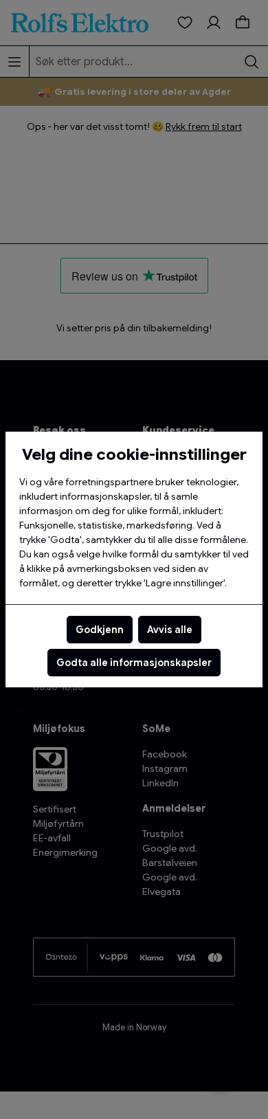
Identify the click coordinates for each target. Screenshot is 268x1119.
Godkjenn (100, 629)
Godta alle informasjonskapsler (134, 662)
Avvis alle (169, 629)
